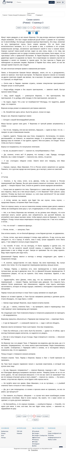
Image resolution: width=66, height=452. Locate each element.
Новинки (19, 433)
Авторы (3, 437)
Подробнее (34, 450)
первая (19, 27)
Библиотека (4, 431)
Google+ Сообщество (40, 435)
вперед (39, 27)
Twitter (36, 441)
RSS (34, 446)
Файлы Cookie (52, 439)
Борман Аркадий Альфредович (17, 15)
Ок (29, 450)
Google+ (36, 433)
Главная (4, 15)
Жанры (3, 433)
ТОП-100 (19, 431)
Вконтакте (37, 437)
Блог (2, 435)
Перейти (35, 419)
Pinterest (36, 439)
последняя (45, 27)
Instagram (36, 444)
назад (24, 27)
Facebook (36, 431)
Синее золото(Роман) (31, 14)
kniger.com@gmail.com (54, 433)
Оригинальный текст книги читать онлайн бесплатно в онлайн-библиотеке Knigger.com (33, 412)
